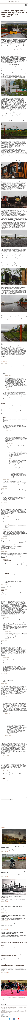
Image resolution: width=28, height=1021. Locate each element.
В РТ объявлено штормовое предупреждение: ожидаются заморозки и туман (13, 846)
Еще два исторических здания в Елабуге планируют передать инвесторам (12, 907)
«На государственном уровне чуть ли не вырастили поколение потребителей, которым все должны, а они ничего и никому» (13, 965)
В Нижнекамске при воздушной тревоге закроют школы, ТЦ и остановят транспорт (13, 924)
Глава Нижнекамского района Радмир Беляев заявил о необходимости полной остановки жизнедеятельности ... (12, 927)
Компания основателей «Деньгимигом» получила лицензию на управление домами (12, 933)
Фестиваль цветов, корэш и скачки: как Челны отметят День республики (13, 916)
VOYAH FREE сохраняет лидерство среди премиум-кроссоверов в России (13, 998)
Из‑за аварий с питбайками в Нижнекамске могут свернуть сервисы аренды (14, 871)
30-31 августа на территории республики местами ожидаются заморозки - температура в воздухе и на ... (13, 850)
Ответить (3, 368)
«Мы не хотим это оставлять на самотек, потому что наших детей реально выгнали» (13, 954)
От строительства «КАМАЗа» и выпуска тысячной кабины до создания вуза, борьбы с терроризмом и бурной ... (13, 900)
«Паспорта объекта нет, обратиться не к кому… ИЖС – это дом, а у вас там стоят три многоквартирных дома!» (14, 944)
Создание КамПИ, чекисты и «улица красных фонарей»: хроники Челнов (13, 896)
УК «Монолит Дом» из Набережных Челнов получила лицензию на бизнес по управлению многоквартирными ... (13, 936)
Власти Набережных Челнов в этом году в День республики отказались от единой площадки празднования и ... (13, 919)
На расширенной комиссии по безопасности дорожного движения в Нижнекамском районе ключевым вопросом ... (14, 875)
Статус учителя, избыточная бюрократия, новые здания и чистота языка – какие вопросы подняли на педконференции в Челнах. (13, 969)
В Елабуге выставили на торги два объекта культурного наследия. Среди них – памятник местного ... (12, 910)
